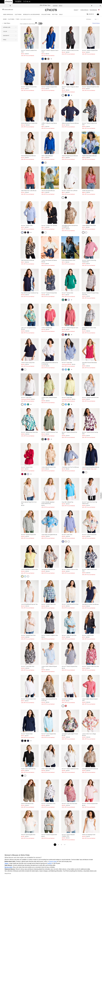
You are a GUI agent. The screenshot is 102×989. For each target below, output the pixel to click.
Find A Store (96, 23)
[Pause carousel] (100, 6)
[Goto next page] (64, 844)
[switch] (40, 23)
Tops (17, 19)
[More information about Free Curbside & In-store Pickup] (36, 23)
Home (5, 19)
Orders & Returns (84, 9)
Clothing (11, 19)
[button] (98, 14)
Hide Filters (7, 23)
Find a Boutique (93, 9)
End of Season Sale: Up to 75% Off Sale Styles (45, 5)
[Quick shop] (51, 59)
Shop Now (63, 5)
